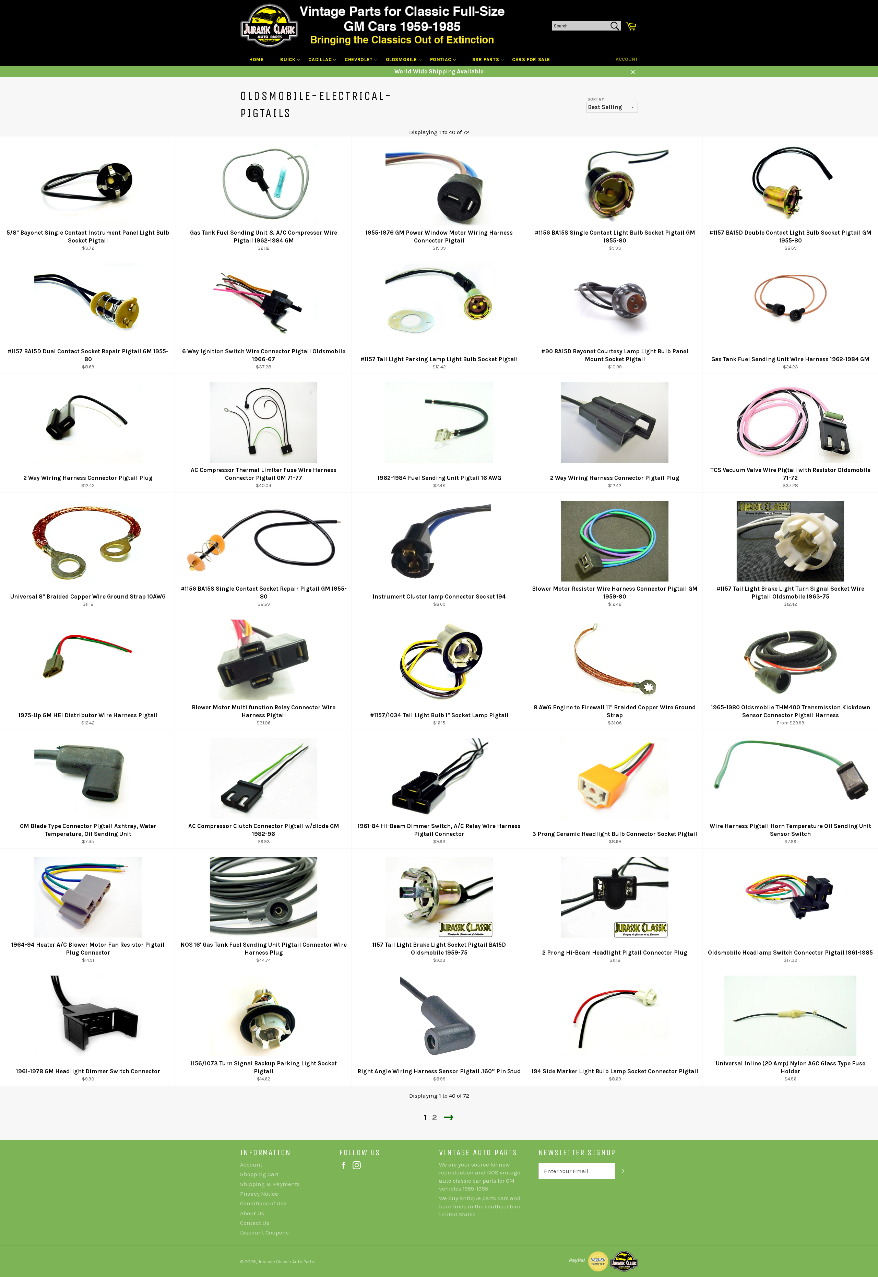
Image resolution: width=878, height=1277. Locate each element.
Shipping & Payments (270, 1184)
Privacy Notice (259, 1193)
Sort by (596, 99)
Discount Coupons (264, 1232)
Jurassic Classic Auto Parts (286, 1261)
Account (627, 59)
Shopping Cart (259, 1174)
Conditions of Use (263, 1203)
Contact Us (254, 1222)
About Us (252, 1213)
